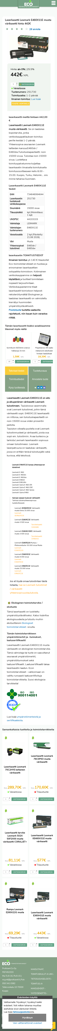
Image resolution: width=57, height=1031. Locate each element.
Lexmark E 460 (18, 472)
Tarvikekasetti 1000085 (36, 526)
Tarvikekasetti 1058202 (36, 537)
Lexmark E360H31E (19, 560)
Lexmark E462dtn (19, 482)
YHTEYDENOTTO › (39, 993)
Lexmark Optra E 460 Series (23, 490)
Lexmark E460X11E (19, 572)
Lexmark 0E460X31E (19, 514)
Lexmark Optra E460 (20, 492)
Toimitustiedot (16, 379)
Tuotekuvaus (40, 370)
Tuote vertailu (20, 103)
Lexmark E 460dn (19, 475)
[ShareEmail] (35, 387)
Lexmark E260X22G (19, 549)
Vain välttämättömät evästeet (27, 1023)
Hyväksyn (27, 1017)
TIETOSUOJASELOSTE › (41, 979)
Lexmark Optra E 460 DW (22, 487)
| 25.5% (26, 69)
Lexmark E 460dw (19, 477)
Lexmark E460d (18, 480)
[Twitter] (41, 387)
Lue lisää (36, 99)
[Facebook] (44, 387)
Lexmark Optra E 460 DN (22, 485)
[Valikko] (53, 4)
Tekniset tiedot (16, 370)
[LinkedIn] (38, 387)
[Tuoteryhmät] (4, 4)
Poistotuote (15, 310)
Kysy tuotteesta (17, 387)
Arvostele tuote (40, 379)
